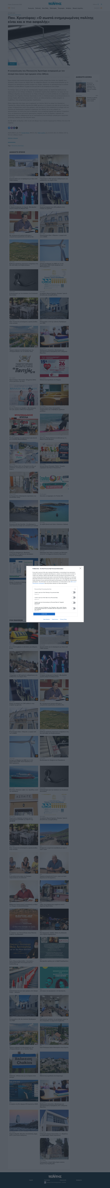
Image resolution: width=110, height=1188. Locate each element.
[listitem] (55, 589)
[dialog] (55, 594)
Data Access (55, 619)
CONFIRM (44, 614)
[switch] (74, 592)
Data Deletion (46, 619)
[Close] (80, 568)
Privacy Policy (63, 619)
